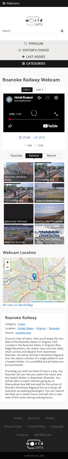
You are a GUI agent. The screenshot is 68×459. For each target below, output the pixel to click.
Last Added (35, 57)
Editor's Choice (35, 50)
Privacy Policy (13, 426)
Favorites (16, 155)
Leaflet (34, 301)
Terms (50, 418)
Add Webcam (42, 435)
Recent (51, 155)
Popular (35, 43)
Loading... (34, 280)
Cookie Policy (36, 426)
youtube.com (23, 332)
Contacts (22, 435)
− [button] (7, 267)
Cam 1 (27, 89)
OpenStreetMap (47, 301)
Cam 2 (39, 89)
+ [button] (7, 262)
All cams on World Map (18, 305)
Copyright (57, 426)
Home (18, 418)
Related (34, 155)
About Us (34, 418)
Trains (21, 324)
